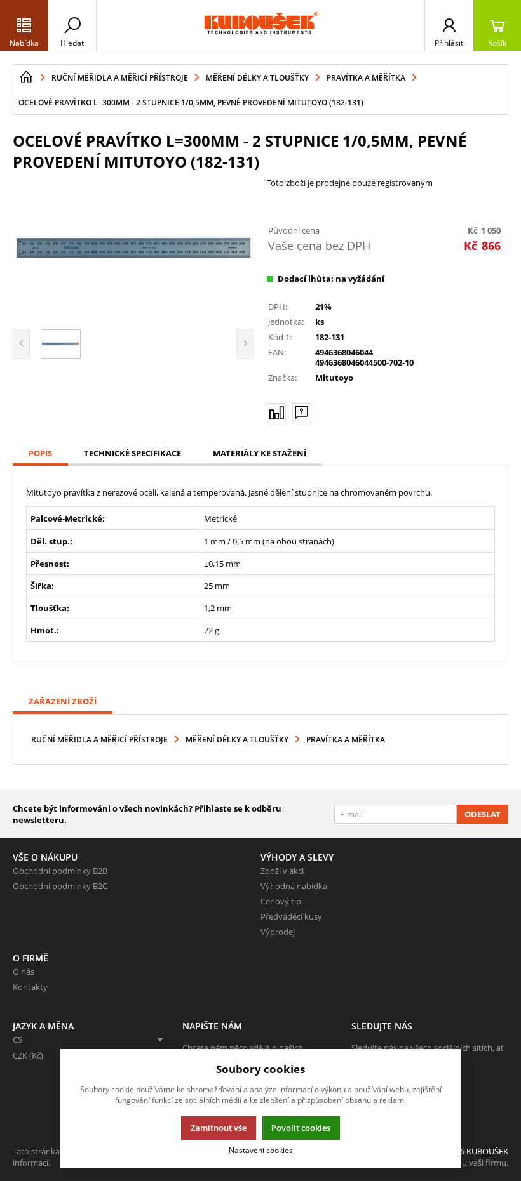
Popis (40, 453)
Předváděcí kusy (291, 916)
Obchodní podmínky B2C (60, 886)
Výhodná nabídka (293, 886)
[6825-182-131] (133, 248)
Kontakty (30, 987)
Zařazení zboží (63, 701)
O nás (23, 971)
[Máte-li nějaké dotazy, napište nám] (301, 413)
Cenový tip (280, 901)
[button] (24, 25)
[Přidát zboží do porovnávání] (276, 413)
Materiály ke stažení (259, 453)
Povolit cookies (300, 1127)
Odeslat (482, 814)
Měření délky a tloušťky (237, 739)
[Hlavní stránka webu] (26, 77)
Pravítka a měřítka (345, 739)
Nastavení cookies (261, 1150)
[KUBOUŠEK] (260, 25)
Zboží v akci (282, 870)
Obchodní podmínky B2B (60, 870)
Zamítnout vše (219, 1127)
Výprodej (277, 931)
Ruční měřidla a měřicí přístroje (99, 739)
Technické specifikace (132, 453)
